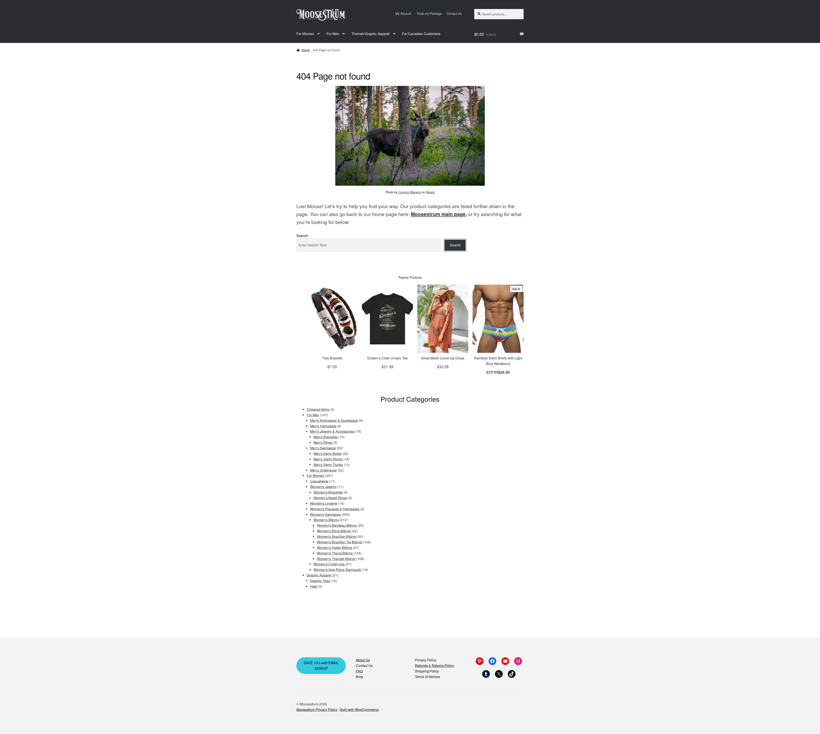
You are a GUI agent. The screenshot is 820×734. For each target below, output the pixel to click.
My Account (403, 13)
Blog (359, 676)
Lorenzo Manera (409, 192)
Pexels (430, 192)
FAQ (359, 671)
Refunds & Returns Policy (434, 665)
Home (306, 50)
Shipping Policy (427, 671)
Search (302, 235)
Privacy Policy (425, 660)
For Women (305, 33)
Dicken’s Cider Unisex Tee (387, 358)
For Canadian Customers (421, 33)
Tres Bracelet (332, 358)
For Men (333, 33)
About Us (363, 660)
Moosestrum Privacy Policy (316, 709)
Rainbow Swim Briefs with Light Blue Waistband (498, 361)
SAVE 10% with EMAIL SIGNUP (321, 665)
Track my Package (429, 13)
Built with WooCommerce (359, 709)
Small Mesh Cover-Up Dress (442, 358)
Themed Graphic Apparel (370, 33)
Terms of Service (427, 676)
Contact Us (454, 13)
